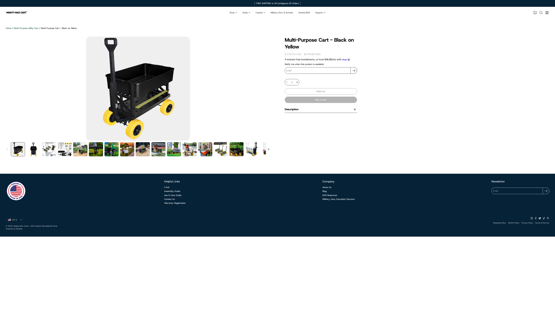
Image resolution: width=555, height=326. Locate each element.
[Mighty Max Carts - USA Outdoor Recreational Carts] (16, 12)
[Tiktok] (544, 218)
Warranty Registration (175, 203)
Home (8, 28)
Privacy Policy (527, 223)
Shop (232, 12)
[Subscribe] (353, 70)
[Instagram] (531, 218)
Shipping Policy (499, 223)
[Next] (268, 149)
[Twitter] (540, 218)
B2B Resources (329, 195)
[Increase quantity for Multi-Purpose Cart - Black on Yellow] (297, 82)
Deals (245, 12)
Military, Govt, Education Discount (338, 199)
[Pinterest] (548, 218)
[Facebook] (535, 218)
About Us (326, 187)
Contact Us (169, 199)
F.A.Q (166, 187)
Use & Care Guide (172, 195)
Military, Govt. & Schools (282, 12)
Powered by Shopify (14, 229)
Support (319, 12)
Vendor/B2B (304, 12)
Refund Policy (513, 223)
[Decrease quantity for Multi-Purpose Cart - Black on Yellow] (287, 82)
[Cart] (547, 12)
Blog (324, 191)
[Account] (535, 12)
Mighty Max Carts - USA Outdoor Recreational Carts (35, 226)
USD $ (18, 220)
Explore (259, 12)
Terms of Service (542, 223)
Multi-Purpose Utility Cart (26, 28)
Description (292, 109)
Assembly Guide (172, 191)
